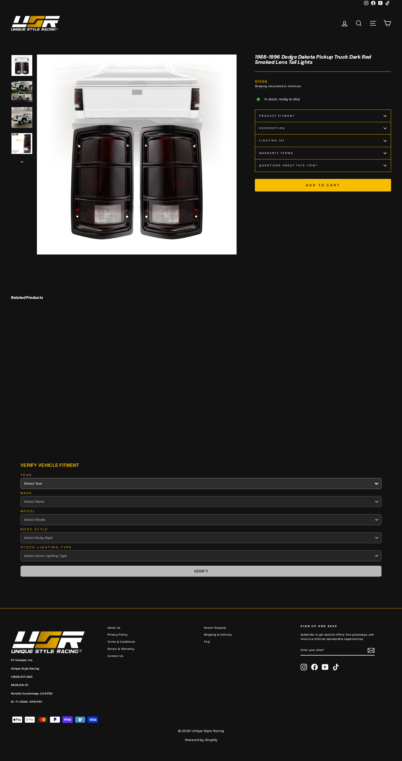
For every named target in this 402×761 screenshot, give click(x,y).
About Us (113, 628)
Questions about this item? (288, 165)
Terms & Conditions (121, 641)
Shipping (261, 86)
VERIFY (201, 571)
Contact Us (115, 656)
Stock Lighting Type (46, 547)
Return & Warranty (120, 649)
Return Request (215, 628)
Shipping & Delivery (218, 634)
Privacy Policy (117, 634)
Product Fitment (277, 116)
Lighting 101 (272, 140)
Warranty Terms (276, 153)
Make (26, 493)
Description (272, 128)
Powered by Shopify (201, 740)
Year (26, 475)
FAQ (207, 641)
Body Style (34, 529)
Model (28, 511)
